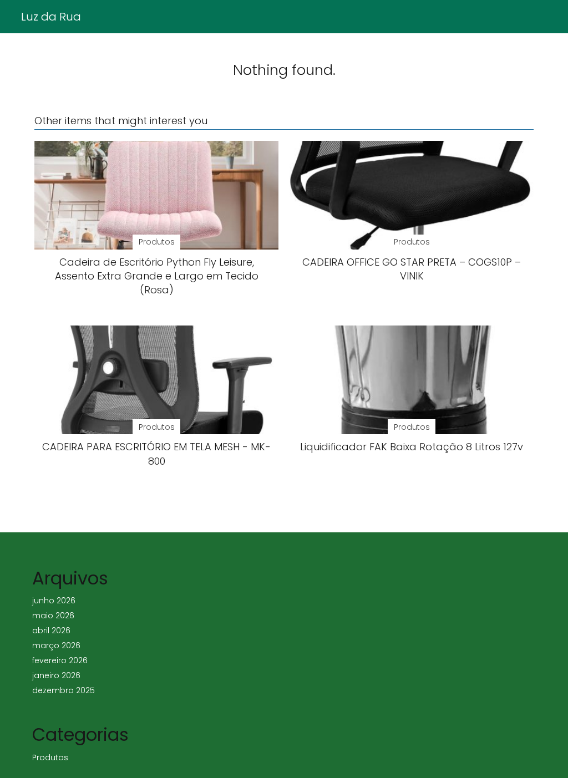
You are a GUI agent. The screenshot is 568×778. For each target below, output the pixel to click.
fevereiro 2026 (60, 660)
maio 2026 (53, 615)
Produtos (50, 757)
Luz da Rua (51, 16)
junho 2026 (53, 600)
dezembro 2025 (63, 690)
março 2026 (56, 645)
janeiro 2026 (56, 675)
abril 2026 (51, 630)
